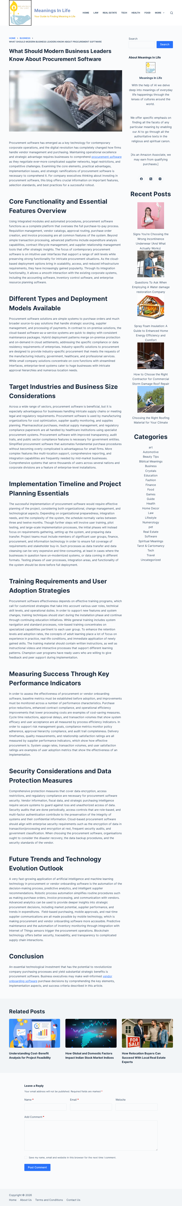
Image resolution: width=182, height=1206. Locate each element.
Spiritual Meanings (150, 541)
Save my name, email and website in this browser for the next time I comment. (72, 1157)
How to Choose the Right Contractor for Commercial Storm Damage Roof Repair (150, 378)
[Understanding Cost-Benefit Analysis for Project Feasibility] (34, 1033)
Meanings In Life (52, 10)
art (151, 447)
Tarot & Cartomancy (150, 546)
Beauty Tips (151, 456)
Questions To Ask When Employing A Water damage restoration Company (151, 287)
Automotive (151, 452)
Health (136, 12)
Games (150, 494)
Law (95, 12)
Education (150, 475)
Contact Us (73, 1200)
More (158, 12)
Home (86, 12)
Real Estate (110, 12)
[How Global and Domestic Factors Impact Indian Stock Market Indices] (90, 1033)
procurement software (107, 157)
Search (133, 38)
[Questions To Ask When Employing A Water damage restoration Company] (150, 264)
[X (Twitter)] (151, 179)
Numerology (151, 522)
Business (151, 466)
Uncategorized (151, 560)
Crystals (150, 471)
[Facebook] (141, 179)
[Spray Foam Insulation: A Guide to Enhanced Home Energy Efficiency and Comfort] (150, 307)
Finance (151, 485)
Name (29, 1099)
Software (151, 536)
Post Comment (37, 1167)
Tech (124, 12)
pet (151, 527)
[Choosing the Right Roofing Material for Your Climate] (150, 399)
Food (147, 12)
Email (74, 1099)
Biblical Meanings (150, 461)
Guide (151, 499)
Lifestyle (150, 517)
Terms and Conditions (49, 1200)
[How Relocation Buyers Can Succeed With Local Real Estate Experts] (147, 1033)
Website (121, 1099)
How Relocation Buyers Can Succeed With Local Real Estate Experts (144, 1058)
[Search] (171, 13)
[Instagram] (160, 179)
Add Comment (34, 1117)
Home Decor (150, 508)
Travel (151, 555)
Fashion (151, 480)
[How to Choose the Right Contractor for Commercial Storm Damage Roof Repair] (150, 355)
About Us (26, 1200)
